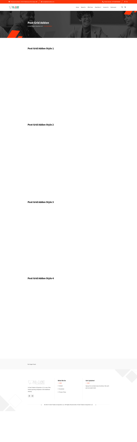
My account (113, 7)
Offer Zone (90, 7)
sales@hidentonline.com (48, 1)
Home (77, 7)
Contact (61, 386)
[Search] (122, 7)
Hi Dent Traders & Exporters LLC (85, 404)
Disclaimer (61, 389)
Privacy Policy (62, 392)
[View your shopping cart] (125, 7)
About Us (83, 7)
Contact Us (105, 7)
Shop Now (97, 7)
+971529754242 (116, 1)
